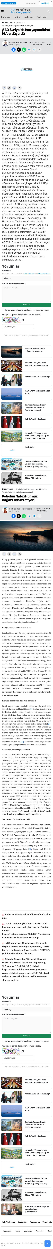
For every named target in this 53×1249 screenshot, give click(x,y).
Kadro (17, 17)
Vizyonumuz (35, 1222)
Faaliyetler (42, 17)
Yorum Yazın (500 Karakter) (13, 283)
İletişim (33, 3)
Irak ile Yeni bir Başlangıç (35, 419)
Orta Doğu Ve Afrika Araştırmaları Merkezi (30, 489)
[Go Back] (47, 1243)
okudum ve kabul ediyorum (27, 310)
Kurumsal (5, 17)
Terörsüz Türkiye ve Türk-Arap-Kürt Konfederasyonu (36, 364)
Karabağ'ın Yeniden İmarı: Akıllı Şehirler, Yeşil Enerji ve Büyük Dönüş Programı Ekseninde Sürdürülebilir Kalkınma (37, 436)
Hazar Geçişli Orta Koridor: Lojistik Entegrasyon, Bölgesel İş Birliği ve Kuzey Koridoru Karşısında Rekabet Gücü (37, 464)
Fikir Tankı (19, 23)
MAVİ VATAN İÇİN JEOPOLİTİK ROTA (37, 392)
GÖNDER (26, 305)
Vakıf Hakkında (8, 1222)
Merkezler (28, 17)
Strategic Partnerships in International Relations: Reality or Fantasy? (35, 407)
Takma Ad (6, 270)
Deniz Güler (30, 447)
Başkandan (22, 1222)
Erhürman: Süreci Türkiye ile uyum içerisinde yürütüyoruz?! (37, 1209)
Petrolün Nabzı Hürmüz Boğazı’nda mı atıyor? (35, 349)
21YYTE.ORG (8, 23)
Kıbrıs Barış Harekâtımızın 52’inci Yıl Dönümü (36, 476)
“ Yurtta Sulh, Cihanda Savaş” (37, 377)
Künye (28, 3)
